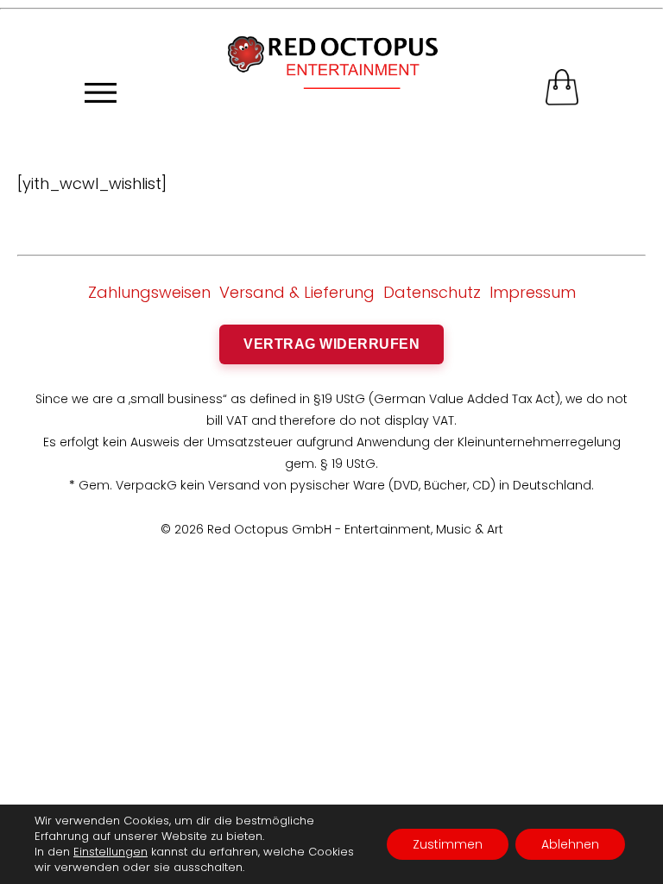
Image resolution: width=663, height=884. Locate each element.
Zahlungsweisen (149, 292)
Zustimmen (448, 844)
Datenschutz (432, 292)
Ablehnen (570, 844)
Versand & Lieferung (297, 292)
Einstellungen (110, 852)
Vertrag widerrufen (331, 344)
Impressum (532, 292)
